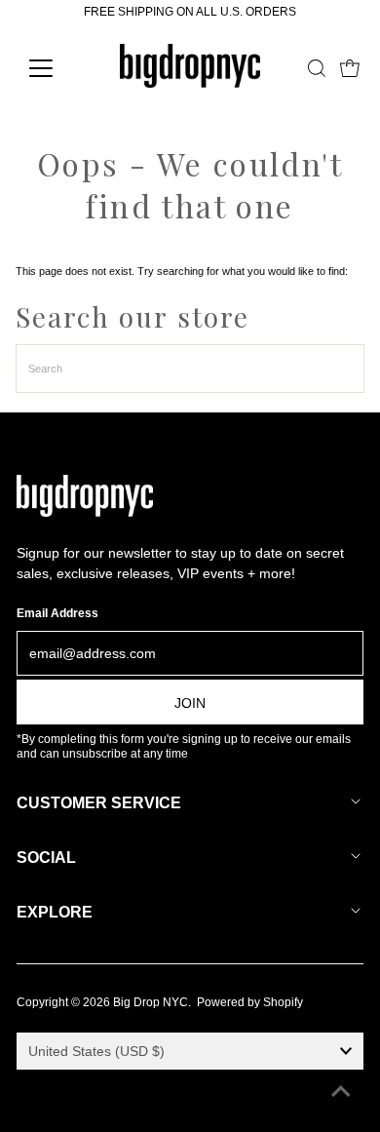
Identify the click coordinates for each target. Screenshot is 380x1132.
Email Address (57, 613)
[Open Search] (316, 68)
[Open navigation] (56, 68)
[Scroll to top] (341, 1092)
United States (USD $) (96, 1051)
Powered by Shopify (250, 1002)
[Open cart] (350, 68)
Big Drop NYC (150, 1002)
